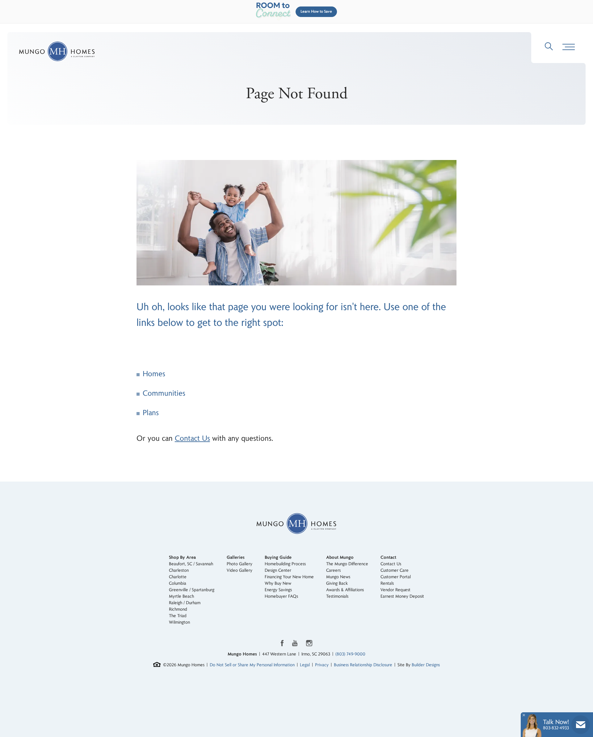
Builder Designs (426, 665)
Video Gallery (239, 570)
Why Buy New (278, 583)
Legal (305, 665)
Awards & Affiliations (345, 589)
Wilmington (179, 622)
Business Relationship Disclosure (363, 665)
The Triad (178, 615)
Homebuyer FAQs (281, 596)
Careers (333, 570)
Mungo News (338, 576)
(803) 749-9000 (350, 654)
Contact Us (192, 438)
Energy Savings (278, 589)
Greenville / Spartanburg (191, 589)
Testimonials (337, 596)
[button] (315, 11)
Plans (151, 412)
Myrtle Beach (181, 596)
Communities (164, 393)
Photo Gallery (239, 563)
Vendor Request (395, 589)
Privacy (322, 665)
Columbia (177, 583)
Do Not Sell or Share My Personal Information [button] (252, 665)
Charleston (179, 570)
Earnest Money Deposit (402, 596)
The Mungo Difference (347, 563)
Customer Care (395, 570)
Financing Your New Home (289, 576)
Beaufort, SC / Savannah (191, 563)
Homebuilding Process (285, 563)
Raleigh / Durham (184, 602)
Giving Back (337, 583)
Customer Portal (396, 576)
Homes (154, 373)
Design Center (278, 570)
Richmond (178, 609)
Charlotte (178, 576)
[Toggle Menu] (568, 47)
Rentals (387, 583)
